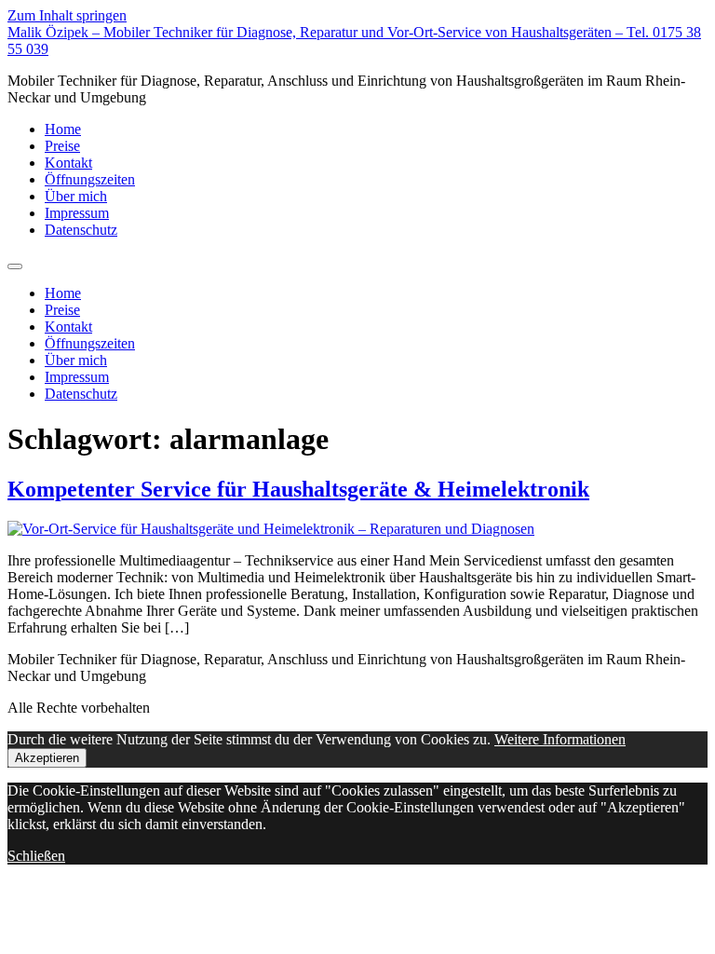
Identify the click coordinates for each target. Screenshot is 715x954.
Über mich (76, 196)
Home (63, 129)
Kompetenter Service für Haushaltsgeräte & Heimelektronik (298, 489)
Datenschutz (81, 230)
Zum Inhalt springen (67, 15)
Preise (62, 146)
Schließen (36, 856)
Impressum (77, 213)
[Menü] (14, 266)
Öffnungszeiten (90, 179)
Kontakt (68, 162)
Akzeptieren (47, 758)
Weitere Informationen (560, 739)
